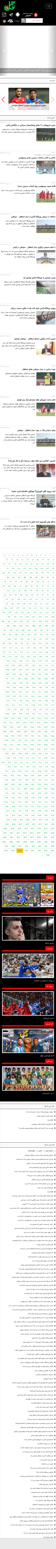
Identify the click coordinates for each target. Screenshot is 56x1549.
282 (27, 692)
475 (26, 797)
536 (45, 833)
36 (30, 568)
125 (5, 608)
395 (20, 753)
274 (27, 687)
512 (47, 819)
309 (7, 705)
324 (14, 714)
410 (27, 762)
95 (21, 595)
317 (8, 709)
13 (48, 559)
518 (8, 819)
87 (14, 590)
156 (27, 625)
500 (20, 810)
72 (43, 586)
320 (40, 714)
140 (21, 617)
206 (40, 652)
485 (13, 802)
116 (7, 603)
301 (8, 700)
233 (33, 665)
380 (12, 744)
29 (15, 564)
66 (21, 581)
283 (20, 692)
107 (6, 599)
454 (6, 784)
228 (14, 661)
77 (15, 586)
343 (46, 727)
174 (22, 634)
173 (28, 634)
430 (7, 771)
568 (46, 850)
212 (4, 652)
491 (26, 806)
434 (32, 775)
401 (33, 758)
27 (26, 564)
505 (39, 815)
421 (15, 766)
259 (19, 678)
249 (33, 674)
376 (39, 744)
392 (40, 753)
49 (9, 572)
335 (45, 722)
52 (48, 577)
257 (32, 678)
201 (16, 647)
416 (46, 766)
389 (4, 749)
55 (30, 577)
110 (41, 603)
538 (32, 833)
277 (7, 687)
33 (47, 568)
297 (33, 700)
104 (24, 599)
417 (40, 766)
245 (7, 669)
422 (9, 766)
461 (12, 789)
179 (46, 639)
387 (18, 749)
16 (33, 559)
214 (46, 656)
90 (48, 595)
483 (26, 802)
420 (21, 766)
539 (25, 833)
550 (5, 837)
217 (28, 656)
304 (39, 705)
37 (25, 568)
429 (13, 771)
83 (37, 590)
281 (33, 692)
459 (25, 789)
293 (8, 696)
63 (38, 581)
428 (20, 771)
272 (40, 687)
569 (39, 850)
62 (43, 581)
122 (24, 608)
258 (26, 678)
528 (46, 828)
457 (39, 789)
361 (32, 736)
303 (46, 705)
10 (9, 555)
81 (48, 590)
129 (34, 612)
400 (39, 758)
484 (19, 802)
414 (3, 762)
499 (26, 810)
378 (25, 744)
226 (27, 661)
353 (32, 731)
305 (33, 705)
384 (39, 749)
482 (33, 802)
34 (42, 568)
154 (40, 625)
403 (21, 758)
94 (27, 595)
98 (5, 595)
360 (39, 736)
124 (11, 608)
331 (19, 718)
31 (4, 564)
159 (8, 625)
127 (47, 612)
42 (48, 572)
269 (8, 683)
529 (39, 828)
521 (40, 824)
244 (14, 669)
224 (40, 661)
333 (6, 718)
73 (37, 586)
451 (26, 784)
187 (46, 643)
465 (39, 793)
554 (32, 841)
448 (46, 784)
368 (39, 740)
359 (45, 736)
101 (42, 599)
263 (46, 683)
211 (10, 652)
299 (20, 700)
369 (32, 740)
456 (45, 789)
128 (40, 612)
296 (40, 700)
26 (31, 564)
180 (40, 639)
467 (26, 793)
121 (30, 608)
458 (32, 789)
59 (8, 577)
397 (6, 753)
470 (7, 793)
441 (39, 780)
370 (26, 740)
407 (46, 762)
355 (18, 731)
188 (40, 643)
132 (16, 612)
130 (28, 612)
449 (39, 784)
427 (26, 771)
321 (33, 714)
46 (26, 572)
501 (14, 810)
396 (13, 753)
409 (33, 762)
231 (46, 665)
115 (12, 603)
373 (6, 740)
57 (19, 577)
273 (34, 687)
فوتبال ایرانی (49, 1151)
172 (35, 634)
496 (46, 810)
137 (40, 617)
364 (13, 736)
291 (20, 696)
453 (13, 784)
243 (20, 669)
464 (46, 793)
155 (33, 625)
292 (14, 696)
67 (16, 581)
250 (26, 674)
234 (26, 665)
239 (46, 669)
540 (18, 833)
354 (25, 731)
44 (37, 572)
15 (38, 559)
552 (46, 841)
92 (38, 595)
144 (46, 621)
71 (48, 586)
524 (20, 824)
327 (46, 718)
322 (27, 714)
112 (30, 603)
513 (40, 819)
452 (19, 784)
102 (36, 599)
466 (33, 793)
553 (39, 841)
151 (3, 621)
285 (7, 692)
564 (20, 846)
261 (7, 678)
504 (46, 815)
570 (32, 850)
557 (11, 841)
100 (48, 599)
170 (47, 634)
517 (14, 819)
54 (36, 577)
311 (47, 709)
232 (40, 665)
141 (15, 617)
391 (46, 753)
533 (12, 828)
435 (26, 775)
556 (18, 841)
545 (39, 837)
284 (13, 692)
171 (41, 634)
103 (30, 599)
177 (3, 634)
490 (32, 806)
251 (20, 674)
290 (26, 696)
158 (14, 625)
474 (33, 797)
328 (39, 718)
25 (37, 564)
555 (25, 841)
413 (9, 762)
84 (31, 590)
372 (13, 740)
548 (18, 837)
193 (10, 643)
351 (46, 731)
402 (27, 758)
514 (34, 819)
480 (46, 802)
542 (5, 833)
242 (27, 669)
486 (6, 802)
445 (13, 780)
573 (13, 850)
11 (4, 555)
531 (26, 828)
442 (33, 780)
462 (6, 789)
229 (8, 661)
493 (13, 806)
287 (46, 696)
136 (46, 617)
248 (39, 674)
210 (15, 652)
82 (42, 590)
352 (39, 731)
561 (39, 846)
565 (13, 846)
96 (16, 595)
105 (18, 599)
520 (46, 824)
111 (36, 603)
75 (26, 586)
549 (11, 837)
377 (32, 744)
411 (22, 762)
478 (6, 797)
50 (4, 572)
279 (46, 692)
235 (20, 665)
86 (19, 590)
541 (11, 833)
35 (36, 568)
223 (46, 661)
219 (16, 656)
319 (46, 714)
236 (13, 665)
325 (7, 714)
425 (39, 771)
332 (13, 718)
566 (6, 846)
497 (39, 810)
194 (3, 643)
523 (27, 824)
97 (10, 595)
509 (13, 815)
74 (32, 586)
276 (14, 687)
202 (10, 647)
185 (9, 639)
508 (20, 815)
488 (46, 806)
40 (8, 568)
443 (27, 780)
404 (14, 758)
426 (33, 771)
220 (10, 656)
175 (16, 634)
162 (41, 630)
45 (31, 572)
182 (28, 639)
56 (25, 577)
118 (47, 608)
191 (22, 643)
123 (17, 608)
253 (7, 674)
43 (42, 572)
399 (46, 758)
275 (20, 687)
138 (33, 617)
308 (13, 705)
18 (22, 559)
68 (10, 581)
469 (13, 793)
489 (39, 806)
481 (39, 802)
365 (6, 736)
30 (10, 564)
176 (10, 634)
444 (20, 780)
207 (34, 652)
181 (34, 639)
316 (15, 709)
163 (35, 630)
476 (19, 797)
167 (11, 630)
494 (7, 806)
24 (42, 564)
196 (47, 647)
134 (3, 612)
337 (32, 722)
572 (19, 850)
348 (12, 727)
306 (26, 705)
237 (6, 665)
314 (28, 709)
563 (26, 846)
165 (23, 630)
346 (25, 727)
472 (46, 797)
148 (21, 621)
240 (39, 669)
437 (12, 775)
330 (26, 718)
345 (32, 727)
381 (5, 744)
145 (40, 621)
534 (5, 828)
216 (34, 656)
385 (32, 749)
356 (11, 731)
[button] (3, 100)
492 (20, 806)
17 (28, 559)
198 (34, 647)
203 (4, 647)
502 (7, 810)
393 (33, 753)
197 (40, 647)
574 (6, 850)
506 (33, 815)
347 (18, 727)
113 (24, 603)
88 (8, 590)
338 (25, 722)
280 (39, 692)
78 (9, 586)
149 (15, 621)
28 (21, 564)
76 (20, 586)
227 (20, 661)
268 (14, 683)
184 (15, 639)
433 (39, 775)
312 (40, 709)
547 (25, 837)
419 (28, 766)
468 (20, 793)
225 (33, 661)
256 (39, 678)
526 (7, 824)
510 (7, 815)
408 (40, 762)
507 (26, 815)
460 (19, 789)
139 (27, 617)
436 (19, 775)
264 (40, 683)
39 (13, 568)
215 (40, 656)
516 (21, 819)
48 (14, 572)
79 (4, 586)
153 (46, 625)
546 (32, 837)
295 (46, 700)
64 (32, 581)
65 (27, 581)
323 (20, 714)
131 (22, 612)
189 (33, 643)
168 (4, 630)
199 (28, 647)
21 (7, 559)
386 (25, 749)
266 (27, 683)
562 (33, 846)
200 (22, 647)
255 (46, 678)
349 (5, 727)
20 (12, 559)
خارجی (40, 1151)
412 (15, 762)
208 (27, 652)
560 (46, 846)
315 (21, 709)
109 (47, 603)
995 (47, 855)
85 (25, 590)
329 (32, 718)
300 (14, 700)
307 (20, 705)
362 (26, 736)
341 (4, 722)
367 (46, 740)
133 (10, 612)
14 (43, 559)
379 (18, 744)
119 (41, 608)
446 (6, 780)
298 (27, 700)
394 (26, 753)
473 (40, 797)
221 (4, 656)
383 (46, 749)
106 (12, 599)
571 (26, 850)
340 (11, 722)
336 (38, 722)
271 (46, 687)
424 (46, 771)
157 (20, 625)
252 (14, 674)
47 (20, 572)
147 (27, 621)
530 (32, 828)
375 (46, 744)
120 (35, 608)
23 (48, 564)
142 (9, 617)
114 (18, 603)
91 (43, 595)
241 (33, 669)
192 (16, 643)
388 (11, 749)
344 (39, 727)
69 (5, 581)
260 (13, 678)
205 (46, 652)
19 (17, 559)
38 (19, 568)
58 (13, 577)
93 (32, 595)
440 (46, 780)
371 (19, 740)
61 (48, 581)
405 (8, 758)
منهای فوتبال (31, 1151)
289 (32, 696)
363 (19, 736)
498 (33, 810)
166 (17, 630)
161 (47, 630)
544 (45, 837)
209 (21, 652)
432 (46, 775)
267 (20, 683)
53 (42, 577)
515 (27, 819)
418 (34, 766)
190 (28, 643)
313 (34, 709)
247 (46, 674)
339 (18, 722)
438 (5, 775)
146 (34, 621)
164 (29, 630)
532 (19, 828)
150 (9, 621)
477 (13, 797)
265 (33, 683)
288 (39, 696)
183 (22, 639)
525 (13, 824)
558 (4, 841)
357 (5, 731)
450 (32, 784)
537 (39, 833)
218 (22, 656)
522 (33, 824)
